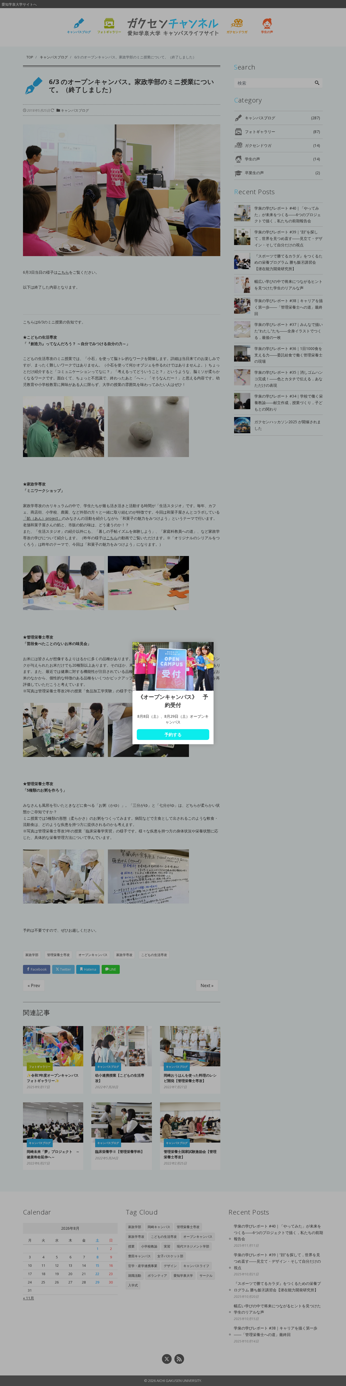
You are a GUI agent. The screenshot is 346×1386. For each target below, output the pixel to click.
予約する (173, 734)
